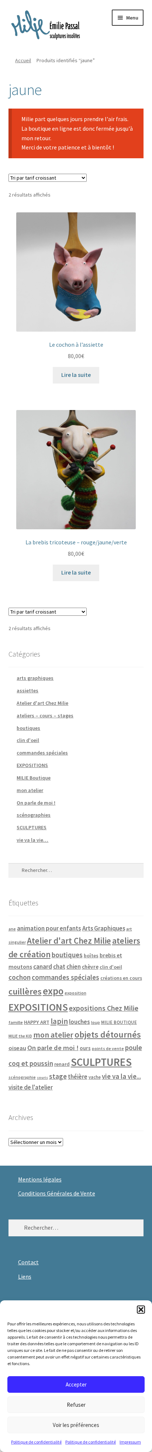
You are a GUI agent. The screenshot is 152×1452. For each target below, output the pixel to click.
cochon (19, 977)
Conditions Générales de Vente (56, 1193)
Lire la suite (76, 374)
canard (42, 966)
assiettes (27, 690)
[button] (141, 1309)
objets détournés (108, 1034)
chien (73, 966)
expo (53, 991)
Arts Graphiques (103, 928)
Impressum (130, 1442)
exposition (75, 993)
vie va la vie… (32, 840)
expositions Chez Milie (103, 1008)
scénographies (34, 815)
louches (79, 1022)
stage (58, 1076)
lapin (59, 1021)
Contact (28, 1262)
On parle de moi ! (36, 802)
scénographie (22, 1077)
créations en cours (121, 978)
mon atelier (30, 790)
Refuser (76, 1404)
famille (15, 1022)
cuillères (25, 991)
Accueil (23, 60)
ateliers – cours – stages (45, 715)
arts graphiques (35, 678)
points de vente (108, 1048)
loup (95, 1022)
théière (77, 1077)
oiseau (17, 1048)
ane (12, 929)
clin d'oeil (28, 740)
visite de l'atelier (30, 1087)
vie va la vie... (121, 1076)
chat (59, 966)
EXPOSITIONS (32, 765)
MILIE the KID (20, 1036)
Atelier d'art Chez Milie (42, 703)
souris (42, 1077)
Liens (24, 1276)
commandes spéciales (42, 752)
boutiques (28, 728)
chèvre (90, 966)
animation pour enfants (49, 928)
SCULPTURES (31, 827)
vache (95, 1077)
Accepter (76, 1384)
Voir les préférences (76, 1424)
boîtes (91, 955)
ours (85, 1048)
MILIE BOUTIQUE (119, 1022)
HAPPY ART (36, 1022)
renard (62, 1064)
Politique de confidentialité (36, 1442)
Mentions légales (40, 1179)
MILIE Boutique (34, 777)
